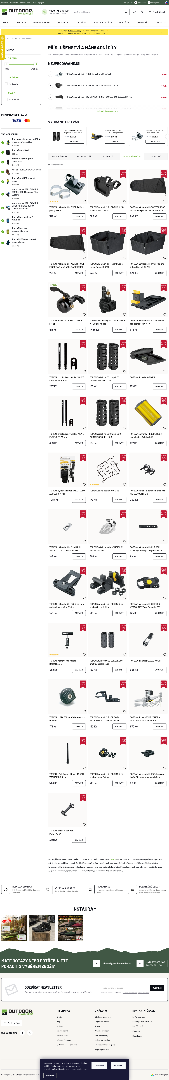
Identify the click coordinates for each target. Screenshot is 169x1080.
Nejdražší (107, 156)
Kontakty (14, 2)
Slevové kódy (62, 1035)
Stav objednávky (101, 1035)
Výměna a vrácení (102, 1030)
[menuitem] (6, 22)
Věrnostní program (64, 1040)
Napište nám (25, 2)
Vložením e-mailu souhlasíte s (125, 992)
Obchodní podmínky (103, 1016)
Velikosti (4, 2)
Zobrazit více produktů (106, 111)
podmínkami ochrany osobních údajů (136, 992)
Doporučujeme (60, 156)
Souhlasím (118, 1065)
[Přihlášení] (142, 12)
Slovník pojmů (38, 2)
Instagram (155, 2)
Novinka (13, 83)
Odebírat (157, 987)
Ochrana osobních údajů (67, 1044)
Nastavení (50, 1075)
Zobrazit (79, 216)
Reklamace (99, 1026)
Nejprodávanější (132, 156)
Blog (58, 1021)
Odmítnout (99, 1065)
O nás (59, 1016)
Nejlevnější (84, 156)
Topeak (13, 99)
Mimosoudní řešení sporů (105, 1044)
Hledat (126, 12)
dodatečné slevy (74, 30)
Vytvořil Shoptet (161, 1074)
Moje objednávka (102, 1049)
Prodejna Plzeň (14, 1022)
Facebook (142, 2)
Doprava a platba (102, 1021)
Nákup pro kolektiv (102, 1040)
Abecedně (155, 156)
